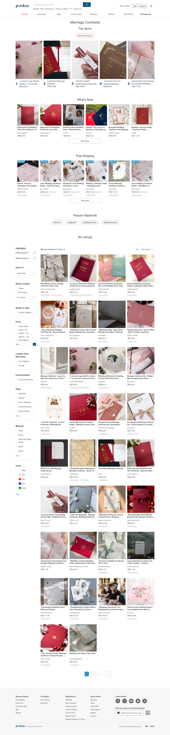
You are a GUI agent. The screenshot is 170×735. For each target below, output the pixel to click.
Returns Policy (70, 716)
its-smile (130, 612)
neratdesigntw (46, 474)
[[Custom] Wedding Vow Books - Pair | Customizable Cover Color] (112, 268)
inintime (66, 133)
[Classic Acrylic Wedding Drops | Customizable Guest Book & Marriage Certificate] (141, 591)
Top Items (85, 28)
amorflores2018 (46, 612)
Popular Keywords (85, 215)
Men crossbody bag (47, 9)
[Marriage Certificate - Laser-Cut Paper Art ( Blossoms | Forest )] (54, 360)
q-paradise (112, 189)
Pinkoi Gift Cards (21, 706)
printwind (101, 381)
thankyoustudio (114, 133)
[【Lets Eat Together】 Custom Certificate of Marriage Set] (54, 407)
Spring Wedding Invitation (79, 566)
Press (92, 703)
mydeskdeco (74, 474)
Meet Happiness (133, 520)
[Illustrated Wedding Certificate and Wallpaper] (119, 115)
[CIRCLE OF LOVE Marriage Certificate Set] (54, 453)
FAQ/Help (69, 700)
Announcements (71, 706)
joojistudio (130, 428)
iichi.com (94, 716)
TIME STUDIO (22, 189)
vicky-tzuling (45, 428)
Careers (93, 713)
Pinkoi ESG (94, 706)
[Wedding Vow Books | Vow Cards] (83, 638)
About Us (94, 700)
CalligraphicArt (75, 289)
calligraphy (72, 222)
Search (87, 4)
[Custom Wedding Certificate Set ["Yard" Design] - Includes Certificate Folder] (141, 545)
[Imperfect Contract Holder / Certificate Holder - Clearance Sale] (142, 115)
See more (85, 141)
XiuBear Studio (46, 566)
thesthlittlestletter (104, 566)
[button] (34, 344)
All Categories (20, 700)
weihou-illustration (104, 520)
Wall (17, 709)
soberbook (102, 335)
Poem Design (45, 659)
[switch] (26, 252)
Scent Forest (45, 520)
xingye (133, 133)
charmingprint (22, 133)
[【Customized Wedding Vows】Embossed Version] (54, 591)
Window (18, 713)
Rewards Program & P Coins (75, 719)
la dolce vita (77, 9)
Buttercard (131, 381)
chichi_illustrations (47, 335)
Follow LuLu (74, 520)
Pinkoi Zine (19, 703)
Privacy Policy (70, 713)
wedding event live (90, 222)
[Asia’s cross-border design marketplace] (22, 6)
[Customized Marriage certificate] (57, 60)
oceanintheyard (133, 566)
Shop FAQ (44, 703)
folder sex (57, 222)
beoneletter (44, 189)
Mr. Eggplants (75, 335)
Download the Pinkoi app (131, 713)
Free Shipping (85, 155)
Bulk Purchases (71, 703)
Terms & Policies (71, 709)
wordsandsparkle (76, 659)
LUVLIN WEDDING (76, 381)
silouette (44, 381)
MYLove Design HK (48, 289)
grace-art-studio (104, 612)
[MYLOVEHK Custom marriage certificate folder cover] (54, 268)
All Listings (85, 237)
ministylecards (75, 612)
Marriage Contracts (85, 35)
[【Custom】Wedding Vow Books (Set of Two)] (112, 545)
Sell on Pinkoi (125, 6)
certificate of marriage (106, 428)
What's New (85, 99)
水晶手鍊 (36, 9)
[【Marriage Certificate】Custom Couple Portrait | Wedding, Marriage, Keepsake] (112, 499)
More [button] (18, 416)
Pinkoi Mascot (95, 709)
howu (100, 474)
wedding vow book (110, 222)
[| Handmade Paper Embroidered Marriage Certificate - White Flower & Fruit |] (83, 453)
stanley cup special (61, 9)
